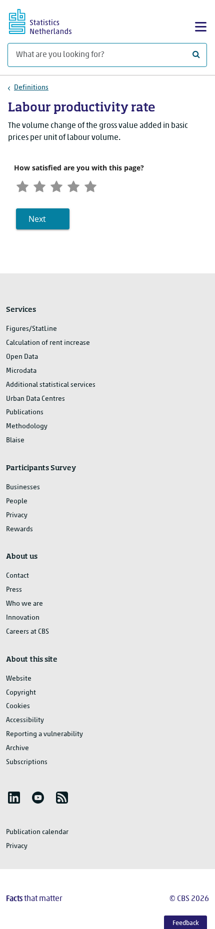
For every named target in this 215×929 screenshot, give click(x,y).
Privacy (17, 515)
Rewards (19, 529)
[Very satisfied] (90, 185)
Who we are (24, 604)
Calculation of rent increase (48, 343)
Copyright (21, 693)
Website (19, 679)
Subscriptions (27, 762)
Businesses (23, 487)
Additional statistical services (51, 385)
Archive (17, 748)
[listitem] (14, 798)
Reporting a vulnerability (44, 734)
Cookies (18, 706)
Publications (25, 412)
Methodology (27, 426)
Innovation (23, 618)
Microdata (21, 371)
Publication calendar (37, 832)
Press (14, 590)
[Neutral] (56, 185)
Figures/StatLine (31, 329)
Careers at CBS (27, 632)
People (17, 501)
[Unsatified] (39, 185)
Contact (17, 576)
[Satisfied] (73, 185)
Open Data (22, 357)
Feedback (185, 923)
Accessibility (25, 720)
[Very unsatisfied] (22, 185)
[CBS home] (49, 20)
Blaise (15, 440)
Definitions (31, 87)
